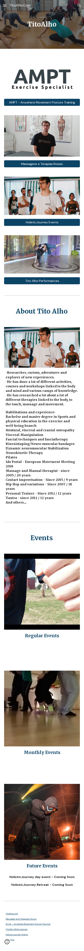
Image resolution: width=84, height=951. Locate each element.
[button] (4, 5)
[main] (42, 24)
